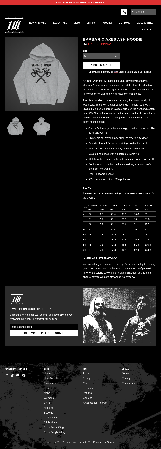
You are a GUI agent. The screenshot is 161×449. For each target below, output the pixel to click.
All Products (50, 422)
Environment (129, 383)
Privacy (126, 378)
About (86, 373)
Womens (49, 398)
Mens (47, 393)
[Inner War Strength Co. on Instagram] (6, 375)
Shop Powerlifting (54, 427)
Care (85, 383)
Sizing (86, 378)
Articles (147, 29)
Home (47, 373)
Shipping (88, 388)
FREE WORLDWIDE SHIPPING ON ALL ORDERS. (80, 2)
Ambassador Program (95, 402)
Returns (87, 393)
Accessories (145, 23)
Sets (77, 23)
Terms (125, 373)
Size (85, 51)
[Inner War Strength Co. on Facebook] (18, 375)
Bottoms (124, 23)
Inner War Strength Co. (79, 442)
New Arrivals (37, 23)
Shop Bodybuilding (54, 432)
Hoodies (107, 23)
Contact (87, 398)
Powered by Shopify (104, 442)
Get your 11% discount (43, 333)
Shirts (91, 23)
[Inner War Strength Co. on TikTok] (12, 375)
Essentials (60, 23)
